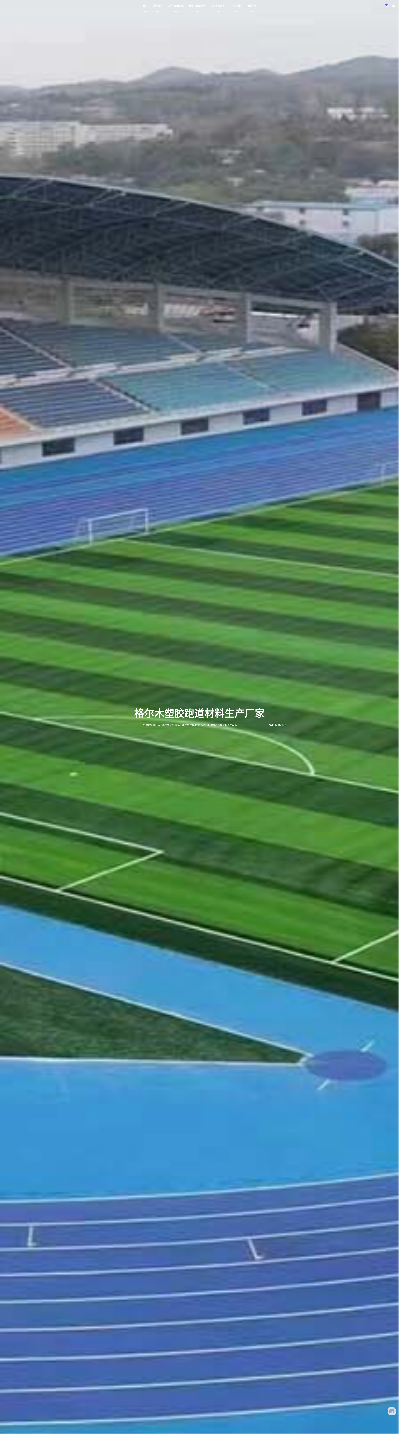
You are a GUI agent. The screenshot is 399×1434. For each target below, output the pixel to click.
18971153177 (279, 725)
